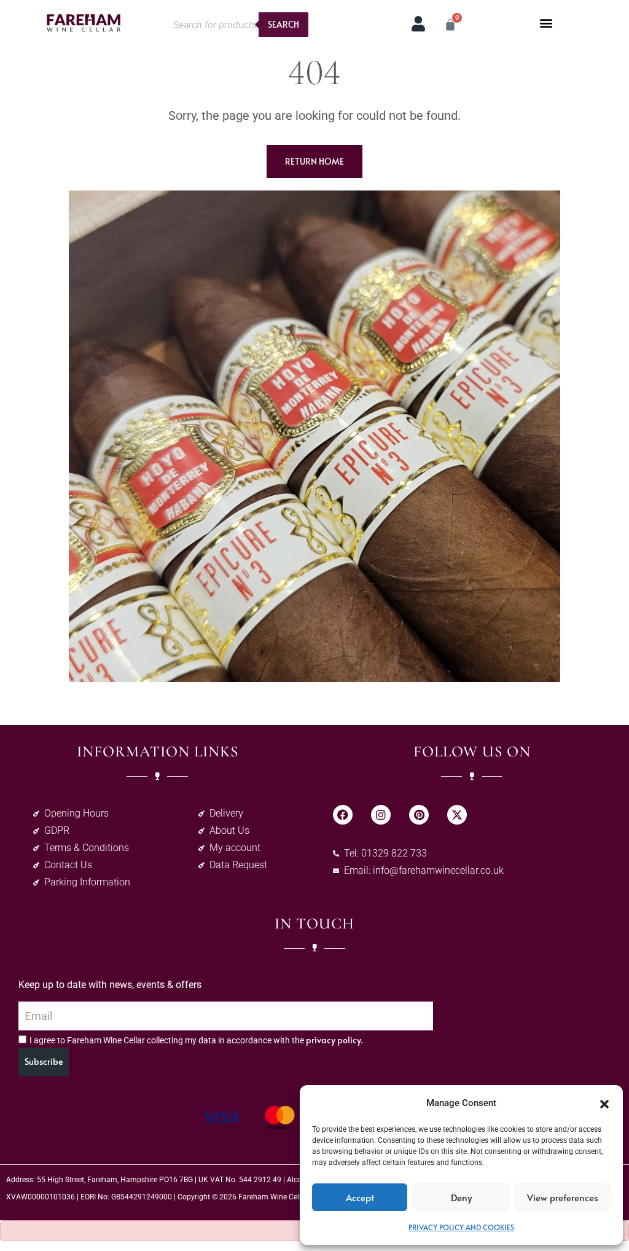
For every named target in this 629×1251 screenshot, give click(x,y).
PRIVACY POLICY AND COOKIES (461, 1227)
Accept (360, 1197)
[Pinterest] (419, 815)
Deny (461, 1197)
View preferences (562, 1197)
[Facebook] (343, 815)
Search (283, 24)
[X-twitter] (457, 815)
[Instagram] (381, 815)
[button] (604, 1103)
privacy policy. (334, 1040)
